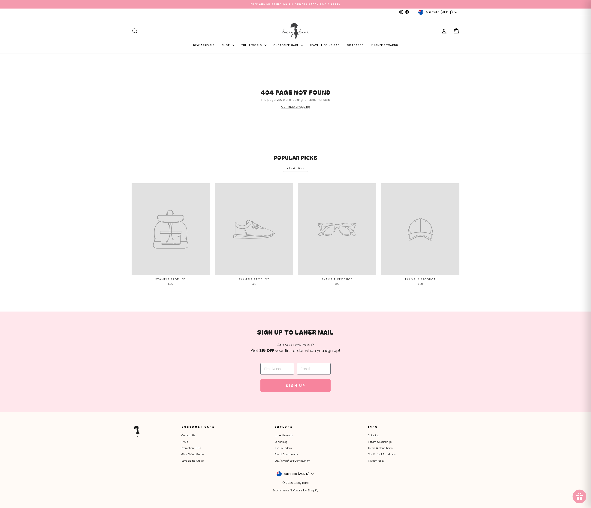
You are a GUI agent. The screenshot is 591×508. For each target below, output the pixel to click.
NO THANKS (342, 304)
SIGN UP (341, 280)
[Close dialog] (383, 194)
